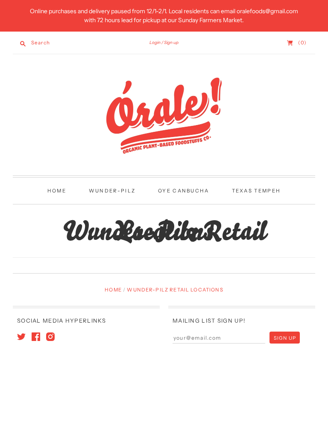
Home (56, 191)
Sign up (171, 42)
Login (155, 42)
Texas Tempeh (256, 191)
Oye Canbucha (183, 191)
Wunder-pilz (112, 191)
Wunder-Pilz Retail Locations (175, 290)
